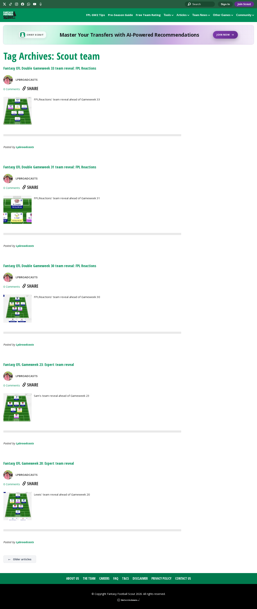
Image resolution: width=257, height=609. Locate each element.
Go (189, 4)
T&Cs (125, 578)
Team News (199, 15)
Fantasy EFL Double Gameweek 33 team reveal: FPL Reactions (49, 68)
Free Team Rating (148, 15)
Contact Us (183, 578)
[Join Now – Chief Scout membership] (128, 34)
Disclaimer (140, 578)
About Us (72, 578)
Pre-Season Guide (120, 15)
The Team (89, 578)
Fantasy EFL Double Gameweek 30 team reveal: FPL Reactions (49, 265)
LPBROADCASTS (27, 79)
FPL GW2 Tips (95, 15)
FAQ (115, 578)
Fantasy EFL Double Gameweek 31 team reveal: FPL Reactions (49, 167)
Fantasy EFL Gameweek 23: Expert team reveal (38, 364)
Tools (167, 15)
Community (243, 15)
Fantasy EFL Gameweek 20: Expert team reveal (38, 463)
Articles (181, 15)
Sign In (225, 4)
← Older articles (19, 559)
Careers (104, 578)
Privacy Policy (161, 578)
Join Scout (244, 4)
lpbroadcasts (25, 147)
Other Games (221, 15)
